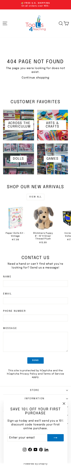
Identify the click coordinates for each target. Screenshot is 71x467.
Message (10, 328)
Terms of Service (53, 374)
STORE (34, 390)
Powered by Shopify (36, 464)
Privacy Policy (28, 374)
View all (35, 197)
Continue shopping (35, 77)
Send (35, 360)
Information (35, 398)
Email (7, 294)
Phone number (14, 311)
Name (7, 277)
